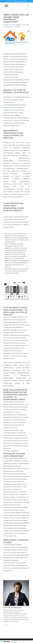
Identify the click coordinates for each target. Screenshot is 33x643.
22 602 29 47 (11, 1)
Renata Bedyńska (16, 24)
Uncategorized (8, 26)
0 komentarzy (16, 26)
